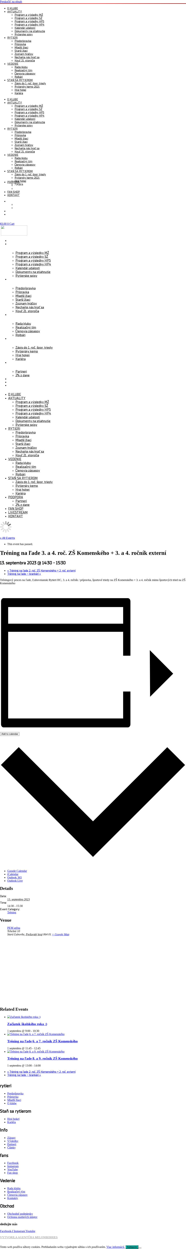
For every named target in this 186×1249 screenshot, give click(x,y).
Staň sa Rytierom (21, 338)
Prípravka (20, 44)
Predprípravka (23, 41)
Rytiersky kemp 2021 (27, 86)
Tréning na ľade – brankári (24, 574)
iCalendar (12, 874)
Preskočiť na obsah (11, 1)
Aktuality (14, 11)
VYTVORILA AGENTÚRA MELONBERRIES (29, 1237)
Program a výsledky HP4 (29, 24)
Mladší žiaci (21, 47)
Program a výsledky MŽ (29, 15)
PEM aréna (13, 927)
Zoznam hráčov (24, 54)
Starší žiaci (21, 50)
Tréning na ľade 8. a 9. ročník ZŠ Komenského (42, 1058)
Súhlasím (132, 1247)
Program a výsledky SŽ (28, 18)
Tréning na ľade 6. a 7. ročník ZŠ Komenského (42, 1041)
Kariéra (19, 93)
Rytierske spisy (24, 34)
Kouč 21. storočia (25, 60)
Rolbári (19, 77)
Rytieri (12, 37)
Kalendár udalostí (25, 28)
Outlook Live (15, 880)
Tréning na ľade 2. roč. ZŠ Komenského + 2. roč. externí (41, 570)
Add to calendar (9, 734)
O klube (12, 8)
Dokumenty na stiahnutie (30, 31)
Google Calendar (17, 870)
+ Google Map (60, 934)
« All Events (7, 538)
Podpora (13, 182)
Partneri (19, 185)
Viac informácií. (115, 1246)
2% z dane (21, 188)
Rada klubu (21, 67)
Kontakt (13, 195)
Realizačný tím (23, 70)
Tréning (11, 912)
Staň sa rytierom (20, 80)
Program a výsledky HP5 (29, 21)
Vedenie (12, 63)
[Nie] (139, 1247)
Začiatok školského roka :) (27, 1024)
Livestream (17, 382)
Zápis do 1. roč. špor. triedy (30, 83)
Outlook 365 (14, 877)
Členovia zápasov (25, 73)
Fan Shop (13, 192)
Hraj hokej (20, 90)
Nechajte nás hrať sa (27, 57)
